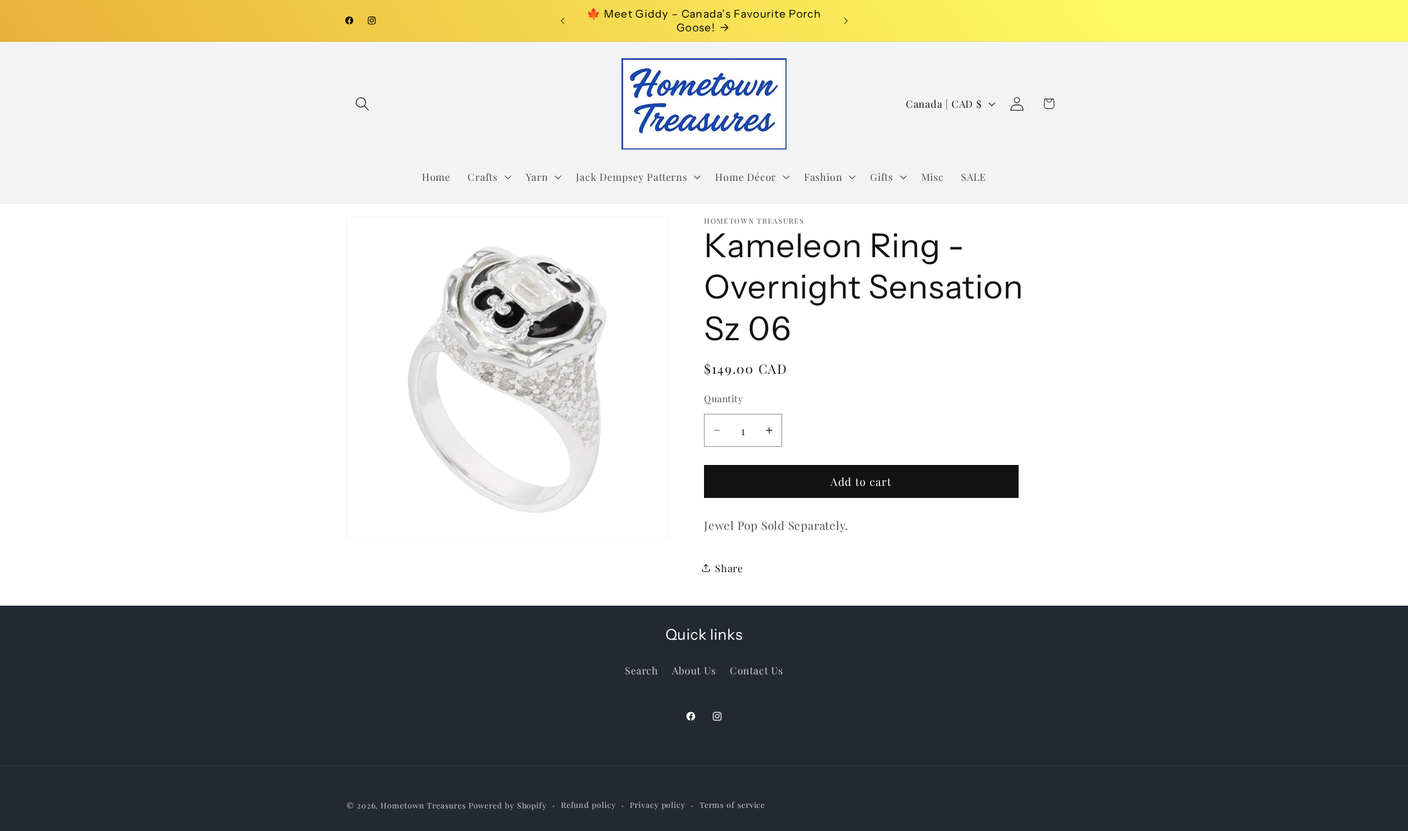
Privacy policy (657, 804)
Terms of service (733, 804)
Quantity (723, 398)
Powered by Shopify (508, 805)
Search (641, 670)
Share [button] (729, 568)
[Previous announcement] (563, 20)
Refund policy (588, 804)
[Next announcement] (846, 20)
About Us (694, 670)
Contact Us (756, 670)
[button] (362, 103)
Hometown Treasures (423, 805)
